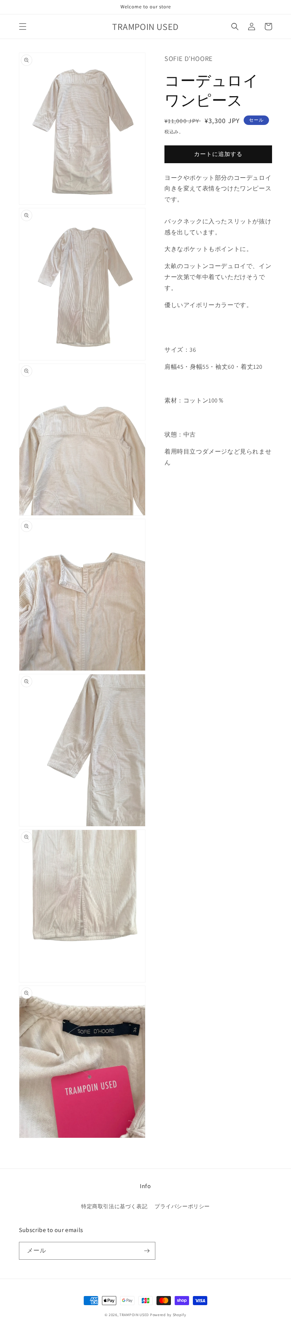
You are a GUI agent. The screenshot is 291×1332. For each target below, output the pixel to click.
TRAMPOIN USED (134, 1314)
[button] (22, 26)
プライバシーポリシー (182, 1206)
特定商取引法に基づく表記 (114, 1206)
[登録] (146, 1251)
